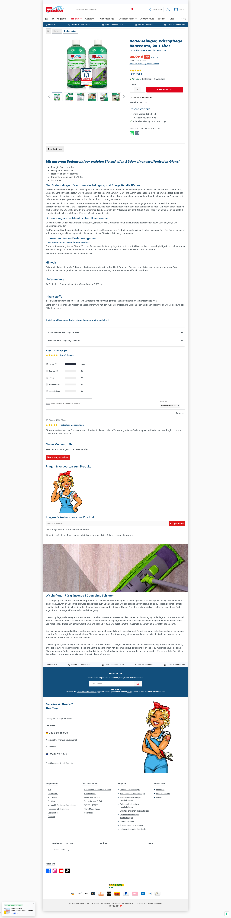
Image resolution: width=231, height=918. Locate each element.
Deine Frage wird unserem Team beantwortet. (67, 529)
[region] (86, 70)
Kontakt (159, 797)
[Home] (46, 18)
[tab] (55, 149)
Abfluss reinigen (127, 821)
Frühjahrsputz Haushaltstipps (132, 825)
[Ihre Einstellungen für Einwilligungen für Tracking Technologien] (227, 914)
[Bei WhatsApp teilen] (132, 133)
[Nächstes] (123, 64)
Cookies (51, 801)
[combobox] (102, 9)
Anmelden (160, 790)
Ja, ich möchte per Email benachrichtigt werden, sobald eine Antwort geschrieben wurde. (91, 535)
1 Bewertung (136, 74)
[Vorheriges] (50, 64)
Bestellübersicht (163, 793)
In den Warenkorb (165, 90)
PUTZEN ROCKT (91, 805)
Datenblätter (53, 813)
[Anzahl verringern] (132, 89)
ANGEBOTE (52, 25)
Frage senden (177, 523)
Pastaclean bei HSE (92, 797)
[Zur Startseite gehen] (55, 9)
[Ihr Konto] (168, 9)
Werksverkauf (90, 793)
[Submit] (138, 683)
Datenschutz (53, 793)
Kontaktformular (66, 763)
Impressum (52, 797)
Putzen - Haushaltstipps (130, 790)
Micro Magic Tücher (92, 809)
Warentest (88, 813)
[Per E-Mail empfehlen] (137, 133)
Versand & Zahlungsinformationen (62, 805)
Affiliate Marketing (61, 849)
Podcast (104, 843)
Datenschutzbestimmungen (88, 692)
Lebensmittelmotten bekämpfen (133, 829)
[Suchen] (132, 9)
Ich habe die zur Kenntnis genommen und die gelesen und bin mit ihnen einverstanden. (115, 692)
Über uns (51, 817)
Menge (133, 84)
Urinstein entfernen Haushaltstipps (134, 811)
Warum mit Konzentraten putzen (97, 790)
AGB (129, 692)
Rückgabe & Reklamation (58, 809)
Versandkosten (109, 903)
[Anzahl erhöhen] (143, 89)
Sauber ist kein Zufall (93, 801)
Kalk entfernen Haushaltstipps (132, 793)
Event (151, 843)
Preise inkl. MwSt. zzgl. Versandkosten (144, 64)
